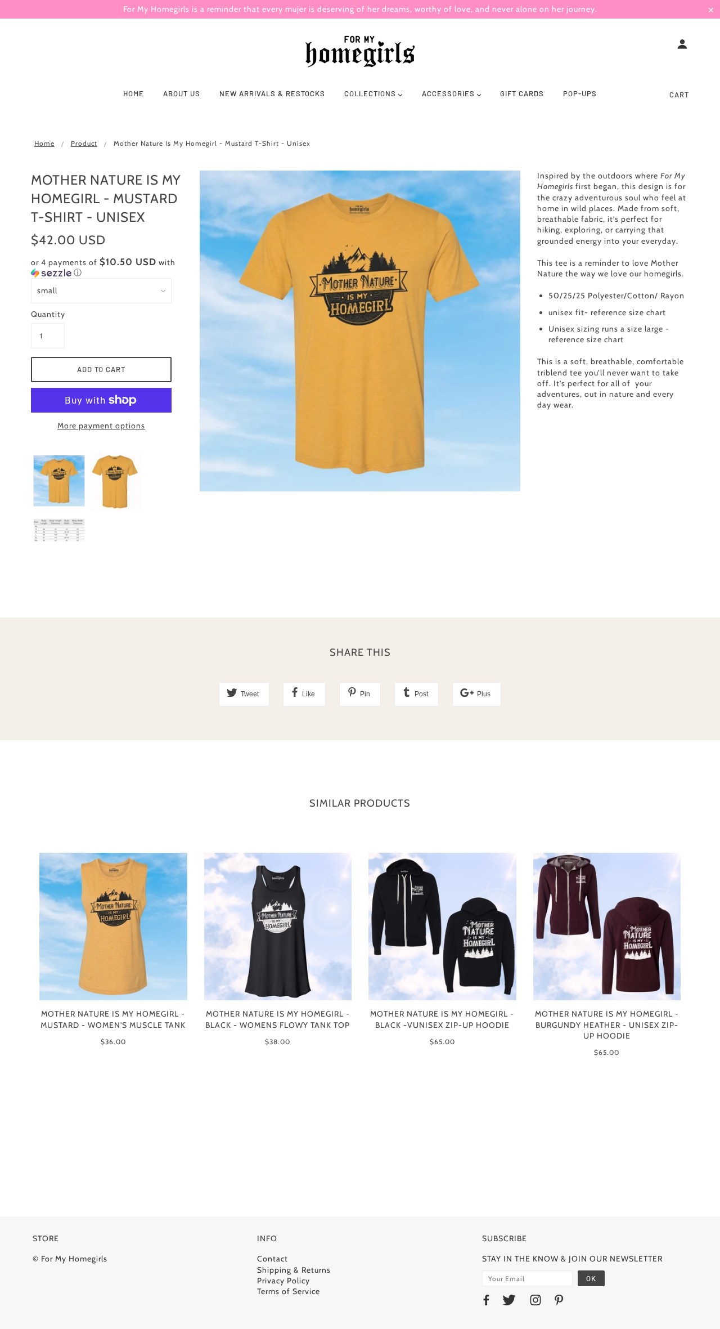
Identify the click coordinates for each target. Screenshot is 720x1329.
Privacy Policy (283, 1281)
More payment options (101, 425)
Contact (272, 1259)
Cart (679, 94)
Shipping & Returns (294, 1270)
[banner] (360, 52)
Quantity (48, 314)
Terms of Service (288, 1291)
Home (44, 143)
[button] (107, 267)
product (84, 143)
